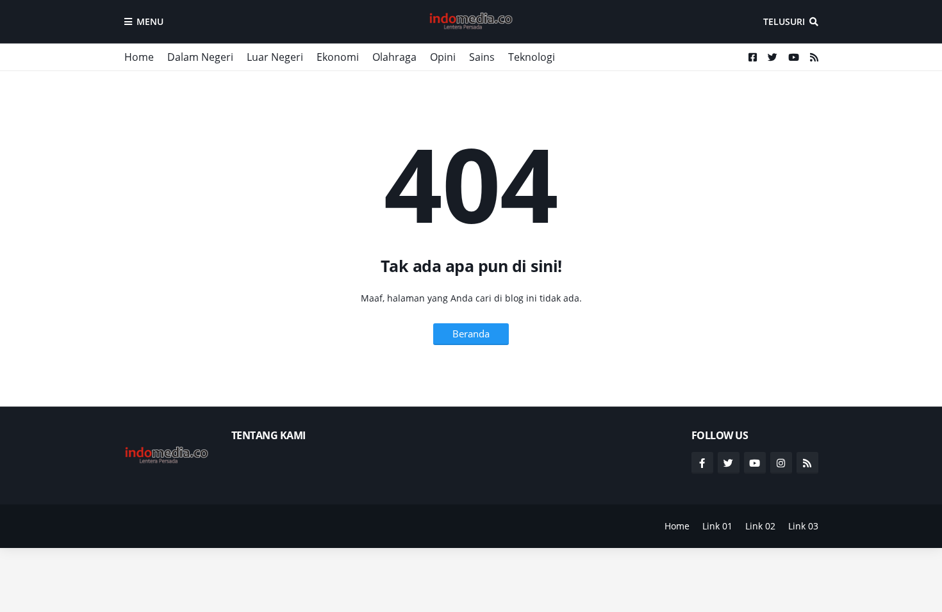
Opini (443, 57)
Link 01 (717, 526)
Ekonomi (338, 57)
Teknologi (531, 57)
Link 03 (803, 526)
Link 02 (760, 526)
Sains (482, 57)
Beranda (471, 333)
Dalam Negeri (200, 57)
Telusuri (784, 21)
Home (139, 57)
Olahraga (394, 57)
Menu (149, 21)
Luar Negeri (275, 57)
